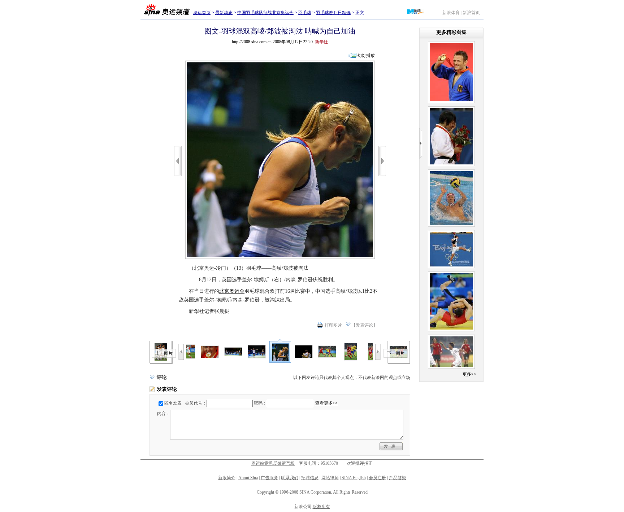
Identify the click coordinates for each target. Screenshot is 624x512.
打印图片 (333, 325)
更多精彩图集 (451, 32)
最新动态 (224, 12)
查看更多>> (326, 403)
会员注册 (377, 477)
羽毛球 (304, 12)
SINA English (354, 477)
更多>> (469, 374)
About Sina (248, 477)
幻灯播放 (366, 55)
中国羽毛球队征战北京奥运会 (265, 12)
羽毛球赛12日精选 (333, 12)
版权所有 (321, 506)
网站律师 (330, 477)
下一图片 (395, 353)
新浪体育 (451, 12)
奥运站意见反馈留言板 (273, 463)
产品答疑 (397, 477)
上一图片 (164, 353)
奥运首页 (202, 12)
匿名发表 (173, 403)
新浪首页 (471, 12)
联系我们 (289, 477)
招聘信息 (309, 477)
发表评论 (364, 325)
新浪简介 (226, 477)
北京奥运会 (231, 291)
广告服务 (269, 477)
